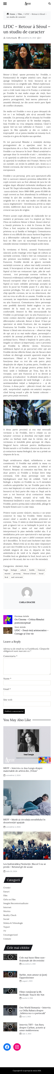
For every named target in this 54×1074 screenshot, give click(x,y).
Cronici (19, 566)
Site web (7, 700)
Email (7, 689)
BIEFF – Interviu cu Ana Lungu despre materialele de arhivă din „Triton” (23, 769)
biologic (14, 570)
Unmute (7, 938)
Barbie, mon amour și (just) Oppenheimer (33, 976)
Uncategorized (10, 934)
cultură (23, 570)
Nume (7, 678)
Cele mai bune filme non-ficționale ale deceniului (32, 959)
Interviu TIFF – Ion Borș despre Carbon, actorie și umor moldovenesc (32, 1027)
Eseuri (6, 891)
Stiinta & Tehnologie (13, 923)
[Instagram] (17, 1047)
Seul (6, 577)
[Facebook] (7, 1047)
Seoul (41, 574)
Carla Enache (11, 38)
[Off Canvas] (5, 3)
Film (26, 566)
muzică (7, 574)
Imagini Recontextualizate (15, 903)
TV (4, 931)
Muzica (6, 911)
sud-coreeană (17, 577)
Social (6, 919)
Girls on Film (9, 899)
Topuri (6, 927)
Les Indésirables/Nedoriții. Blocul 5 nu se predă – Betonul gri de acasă (24, 865)
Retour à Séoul (30, 574)
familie (32, 570)
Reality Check (9, 915)
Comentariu (10, 656)
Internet (7, 907)
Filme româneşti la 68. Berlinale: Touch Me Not (31, 993)
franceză (41, 570)
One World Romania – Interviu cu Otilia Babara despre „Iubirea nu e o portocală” (35, 1010)
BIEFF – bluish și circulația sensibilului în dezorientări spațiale (24, 821)
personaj (17, 574)
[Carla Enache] (27, 592)
